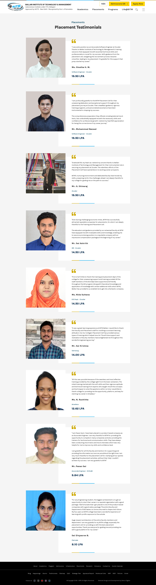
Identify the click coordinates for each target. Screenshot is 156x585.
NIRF (109, 573)
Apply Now (138, 4)
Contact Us (106, 566)
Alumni (45, 573)
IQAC (68, 573)
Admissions (60, 566)
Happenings (37, 573)
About (35, 566)
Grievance (97, 566)
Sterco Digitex (126, 580)
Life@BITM (127, 9)
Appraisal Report (88, 573)
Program (51, 566)
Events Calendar (117, 566)
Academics (82, 9)
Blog (29, 573)
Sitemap (62, 573)
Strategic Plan (76, 573)
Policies (120, 573)
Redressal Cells (101, 573)
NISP (114, 573)
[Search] (136, 9)
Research (89, 566)
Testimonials (53, 573)
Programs (113, 9)
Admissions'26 (118, 4)
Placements (98, 9)
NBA (103, 4)
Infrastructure (70, 566)
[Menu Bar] (143, 9)
